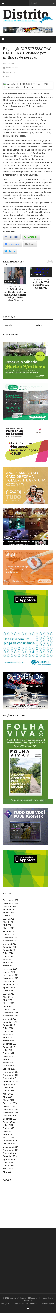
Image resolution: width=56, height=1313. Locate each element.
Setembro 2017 (10, 1044)
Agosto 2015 (9, 1122)
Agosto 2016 (9, 1084)
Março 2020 (8, 966)
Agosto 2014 (9, 1159)
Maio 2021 (8, 922)
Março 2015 (8, 1137)
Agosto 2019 (9, 987)
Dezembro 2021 (10, 900)
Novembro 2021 (10, 903)
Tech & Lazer (11, 72)
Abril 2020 (8, 962)
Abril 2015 (8, 1134)
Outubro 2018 (9, 1019)
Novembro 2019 (10, 978)
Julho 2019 (8, 991)
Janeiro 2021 (9, 934)
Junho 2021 (8, 919)
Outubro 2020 (9, 944)
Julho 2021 (8, 916)
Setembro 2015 (10, 1119)
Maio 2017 (8, 1056)
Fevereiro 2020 (10, 969)
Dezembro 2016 (10, 1072)
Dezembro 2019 (10, 975)
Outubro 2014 (9, 1153)
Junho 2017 (8, 1053)
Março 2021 (8, 928)
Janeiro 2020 (9, 972)
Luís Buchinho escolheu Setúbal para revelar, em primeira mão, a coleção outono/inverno (15, 294)
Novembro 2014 (10, 1150)
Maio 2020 (8, 959)
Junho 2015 (8, 1128)
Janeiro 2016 (9, 1106)
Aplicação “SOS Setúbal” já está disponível (41, 285)
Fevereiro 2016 (10, 1103)
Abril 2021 (8, 925)
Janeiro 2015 (9, 1144)
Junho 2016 (8, 1090)
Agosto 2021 (9, 912)
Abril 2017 (8, 1059)
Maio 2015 (8, 1131)
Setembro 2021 (10, 909)
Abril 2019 (8, 1000)
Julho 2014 (8, 1162)
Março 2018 (8, 1040)
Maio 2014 (8, 1169)
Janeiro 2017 (9, 1069)
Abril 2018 (8, 1037)
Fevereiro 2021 (10, 931)
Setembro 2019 (10, 984)
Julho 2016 (8, 1087)
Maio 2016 (8, 1094)
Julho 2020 (8, 953)
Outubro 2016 (9, 1078)
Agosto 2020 (9, 950)
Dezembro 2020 (10, 937)
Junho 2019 (8, 994)
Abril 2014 (8, 1172)
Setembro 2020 (10, 947)
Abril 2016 (8, 1097)
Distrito (8, 77)
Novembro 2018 (10, 1015)
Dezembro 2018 (10, 1012)
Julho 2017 (8, 1050)
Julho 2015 (8, 1125)
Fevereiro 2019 (10, 1006)
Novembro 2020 (10, 941)
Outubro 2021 (9, 906)
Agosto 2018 (9, 1025)
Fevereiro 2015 (10, 1140)
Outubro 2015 (9, 1115)
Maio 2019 (8, 997)
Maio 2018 (8, 1034)
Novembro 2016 (10, 1075)
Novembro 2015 (10, 1112)
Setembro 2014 (10, 1156)
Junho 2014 (8, 1165)
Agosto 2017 (9, 1047)
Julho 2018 (8, 1028)
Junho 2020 (8, 956)
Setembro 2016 (10, 1081)
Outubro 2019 (9, 981)
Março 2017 (8, 1062)
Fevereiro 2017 (10, 1065)
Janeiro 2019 (9, 1009)
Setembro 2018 (10, 1022)
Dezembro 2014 (10, 1147)
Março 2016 (8, 1100)
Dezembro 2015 (10, 1109)
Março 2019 (8, 1003)
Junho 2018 (8, 1031)
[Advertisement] (25, 1203)
